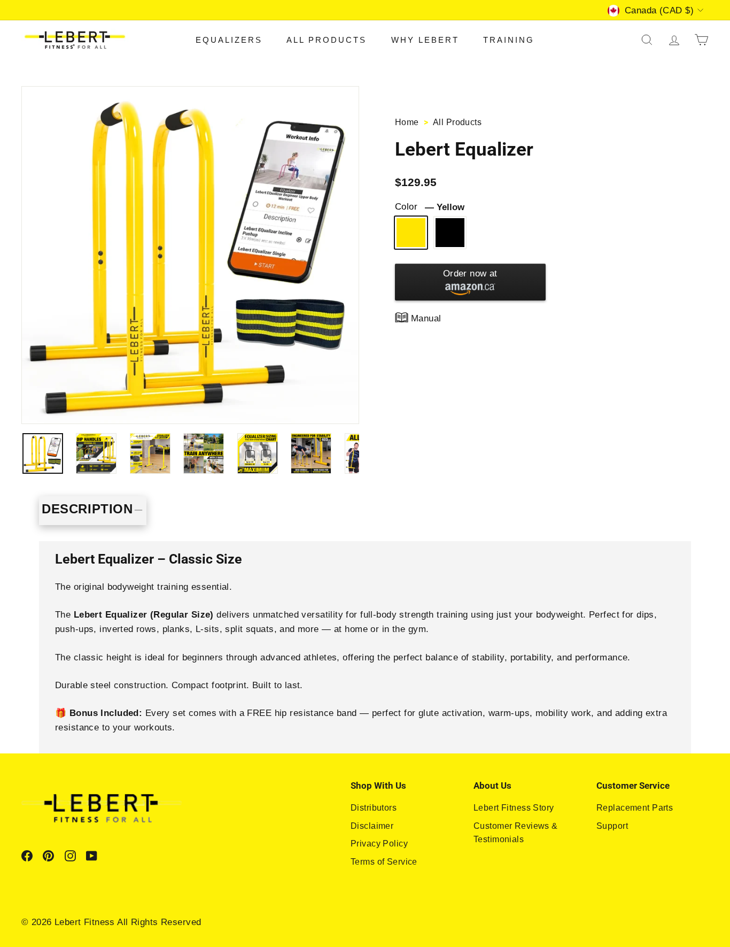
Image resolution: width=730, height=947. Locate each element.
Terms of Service (384, 861)
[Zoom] (190, 255)
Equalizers (229, 39)
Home (408, 122)
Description (87, 509)
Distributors (374, 807)
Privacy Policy (379, 843)
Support (612, 825)
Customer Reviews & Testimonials (515, 832)
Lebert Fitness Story (513, 807)
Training (508, 39)
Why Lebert (425, 39)
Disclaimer (372, 825)
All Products (326, 39)
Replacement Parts (634, 807)
